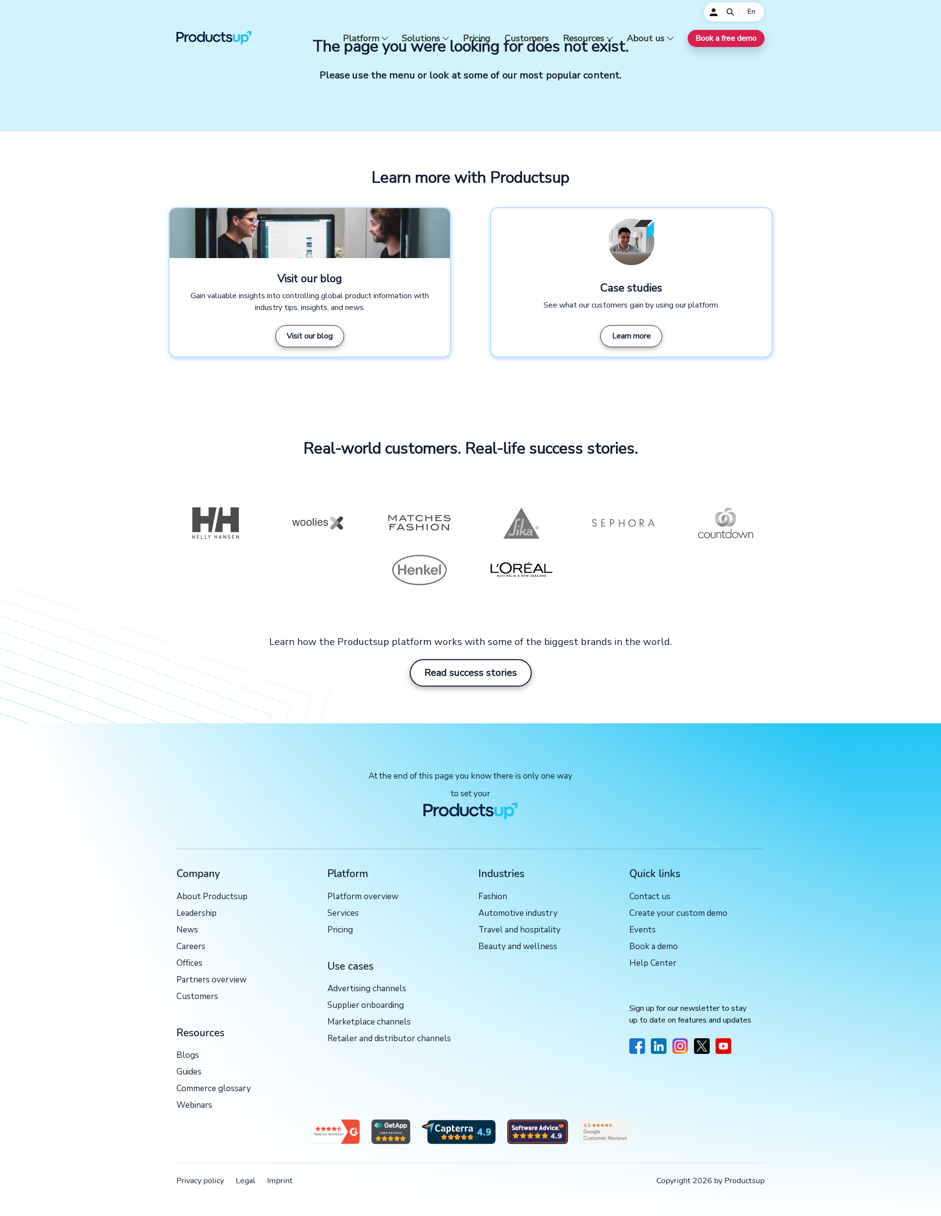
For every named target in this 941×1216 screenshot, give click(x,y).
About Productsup (212, 897)
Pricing (477, 38)
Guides (188, 1072)
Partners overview (211, 980)
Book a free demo (726, 38)
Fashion (492, 897)
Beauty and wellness (517, 947)
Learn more (631, 336)
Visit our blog (310, 336)
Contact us (649, 897)
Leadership (196, 913)
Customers (527, 38)
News (187, 930)
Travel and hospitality (519, 930)
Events (642, 930)
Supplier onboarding (365, 1006)
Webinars (194, 1105)
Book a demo (653, 947)
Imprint (280, 1180)
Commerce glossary (213, 1089)
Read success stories (470, 672)
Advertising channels (366, 989)
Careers (190, 947)
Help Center (652, 963)
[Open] (730, 12)
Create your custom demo (678, 913)
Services (343, 913)
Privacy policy (200, 1180)
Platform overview (362, 897)
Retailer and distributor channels (389, 1039)
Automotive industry (518, 913)
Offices (189, 963)
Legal (245, 1180)
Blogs (187, 1055)
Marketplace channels (369, 1022)
